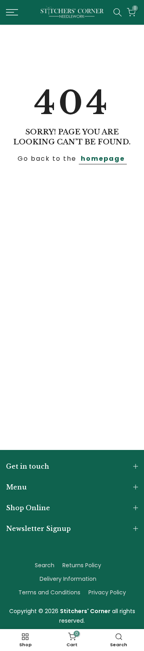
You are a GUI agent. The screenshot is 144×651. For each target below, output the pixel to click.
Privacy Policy (107, 592)
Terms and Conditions (49, 592)
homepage (103, 158)
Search (44, 565)
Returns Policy (81, 565)
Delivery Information (68, 579)
